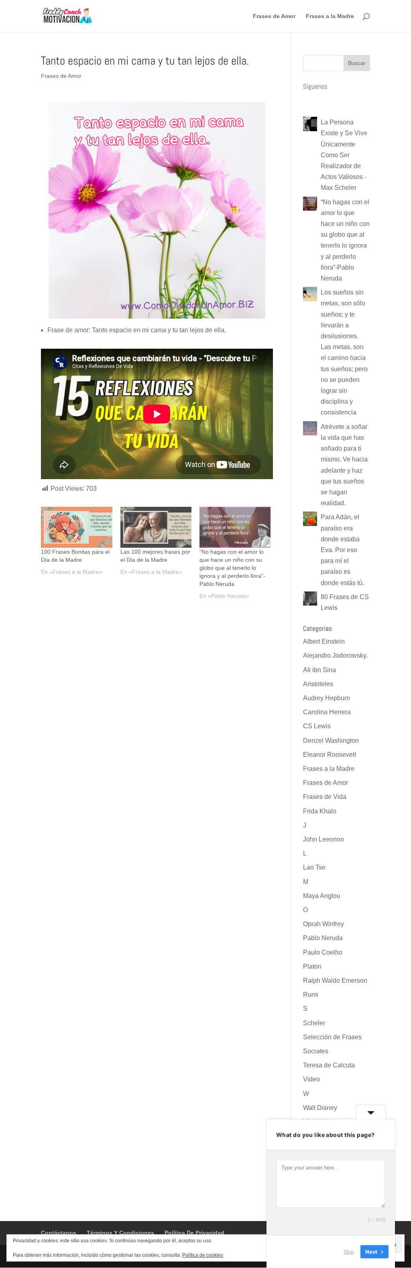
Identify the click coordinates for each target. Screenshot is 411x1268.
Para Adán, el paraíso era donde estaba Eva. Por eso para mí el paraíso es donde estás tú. (342, 550)
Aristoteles (318, 684)
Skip (349, 1251)
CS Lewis (317, 726)
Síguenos (315, 86)
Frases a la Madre (330, 16)
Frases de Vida (324, 796)
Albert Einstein (324, 641)
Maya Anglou (321, 895)
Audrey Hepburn (326, 698)
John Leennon (323, 839)
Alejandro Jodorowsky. (335, 655)
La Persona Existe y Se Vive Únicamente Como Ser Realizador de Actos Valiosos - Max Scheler (344, 155)
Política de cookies (202, 1255)
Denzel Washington (331, 740)
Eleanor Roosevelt (329, 754)
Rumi (310, 994)
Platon (312, 966)
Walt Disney (320, 1107)
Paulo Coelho (322, 952)
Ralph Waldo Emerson (335, 980)
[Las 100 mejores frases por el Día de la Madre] (155, 527)
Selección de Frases (332, 1037)
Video (311, 1079)
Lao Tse (314, 867)
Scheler (314, 1023)
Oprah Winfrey (323, 924)
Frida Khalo (319, 811)
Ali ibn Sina (319, 670)
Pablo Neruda (323, 938)
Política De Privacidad (194, 1232)
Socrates (315, 1051)
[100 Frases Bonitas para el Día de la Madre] (76, 527)
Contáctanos (58, 1232)
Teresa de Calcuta (329, 1065)
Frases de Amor (274, 16)
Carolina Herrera (327, 712)
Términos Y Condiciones (120, 1232)
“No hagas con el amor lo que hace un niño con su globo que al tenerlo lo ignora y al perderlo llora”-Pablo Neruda (232, 568)
